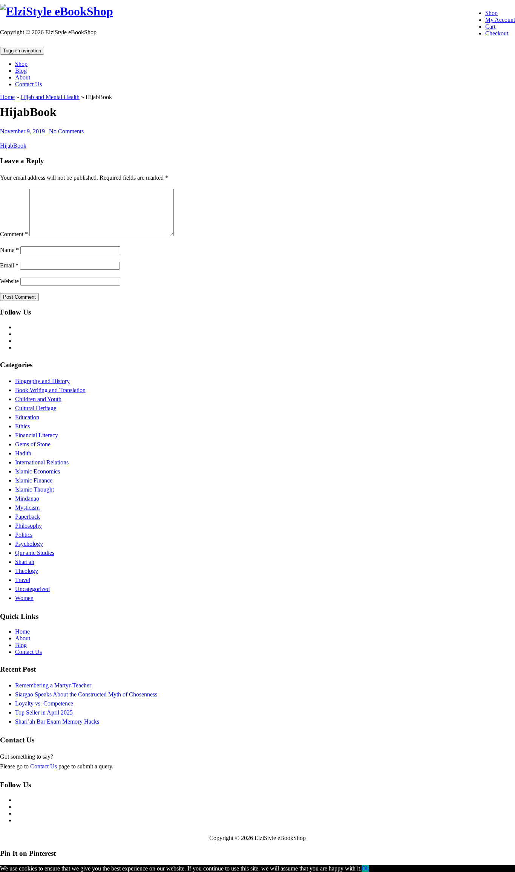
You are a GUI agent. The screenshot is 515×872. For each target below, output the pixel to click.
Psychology (29, 544)
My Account (500, 20)
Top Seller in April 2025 (44, 712)
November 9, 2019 (23, 131)
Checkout (496, 33)
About (22, 77)
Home (7, 97)
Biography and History (42, 381)
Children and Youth (38, 399)
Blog (21, 70)
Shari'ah (24, 562)
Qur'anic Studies (34, 553)
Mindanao (27, 498)
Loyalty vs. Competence (44, 703)
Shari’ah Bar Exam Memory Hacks (57, 721)
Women (24, 598)
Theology (26, 571)
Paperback (27, 516)
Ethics (22, 426)
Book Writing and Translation (50, 390)
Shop (491, 13)
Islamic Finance (33, 480)
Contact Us (28, 84)
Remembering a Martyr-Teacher (53, 685)
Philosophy (28, 525)
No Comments (66, 131)
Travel (22, 580)
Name (9, 250)
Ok (365, 868)
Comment (14, 234)
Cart (490, 26)
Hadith (23, 453)
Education (27, 417)
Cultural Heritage (35, 408)
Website (9, 281)
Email (9, 265)
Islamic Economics (37, 471)
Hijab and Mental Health (50, 97)
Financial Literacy (36, 435)
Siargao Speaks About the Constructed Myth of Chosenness (86, 694)
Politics (23, 534)
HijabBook (13, 145)
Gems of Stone (33, 444)
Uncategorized (32, 589)
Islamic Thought (34, 489)
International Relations (42, 462)
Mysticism (27, 507)
